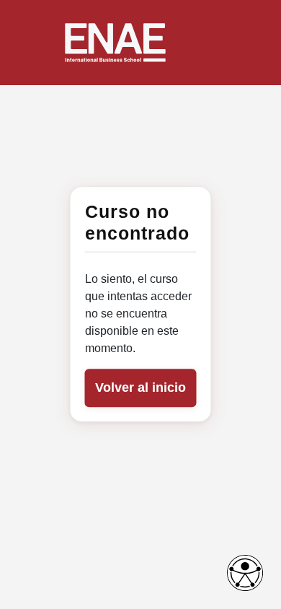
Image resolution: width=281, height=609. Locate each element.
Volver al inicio (140, 388)
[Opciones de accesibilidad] (245, 573)
